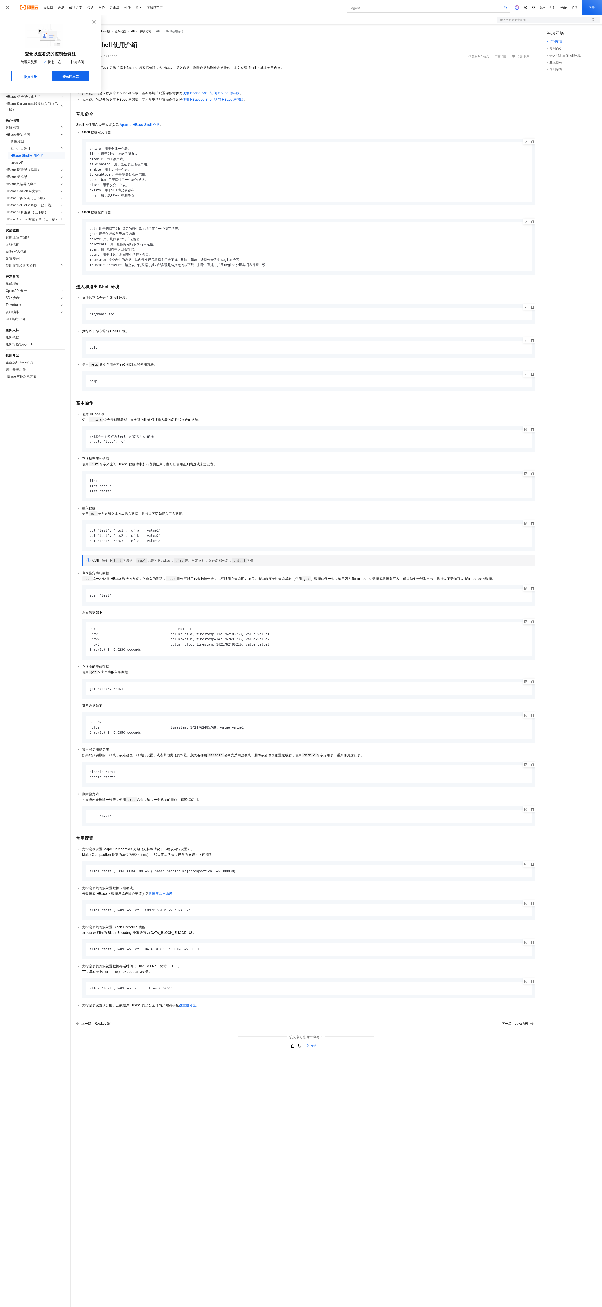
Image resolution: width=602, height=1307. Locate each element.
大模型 (48, 7)
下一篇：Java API (515, 1023)
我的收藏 (523, 56)
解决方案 (75, 7)
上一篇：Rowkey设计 (97, 1023)
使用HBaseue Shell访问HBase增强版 (213, 99)
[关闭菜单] (7, 7)
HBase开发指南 (141, 31)
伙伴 (127, 7)
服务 (138, 7)
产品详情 (500, 56)
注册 (575, 7)
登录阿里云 (71, 76)
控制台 (563, 7)
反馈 (313, 1046)
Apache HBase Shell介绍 (139, 124)
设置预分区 (187, 1005)
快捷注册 (30, 76)
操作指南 (120, 31)
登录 (592, 7)
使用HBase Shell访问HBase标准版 (211, 92)
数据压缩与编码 (160, 893)
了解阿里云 (155, 7)
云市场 (114, 7)
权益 (90, 7)
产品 (61, 7)
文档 (542, 7)
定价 (101, 7)
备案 (552, 7)
